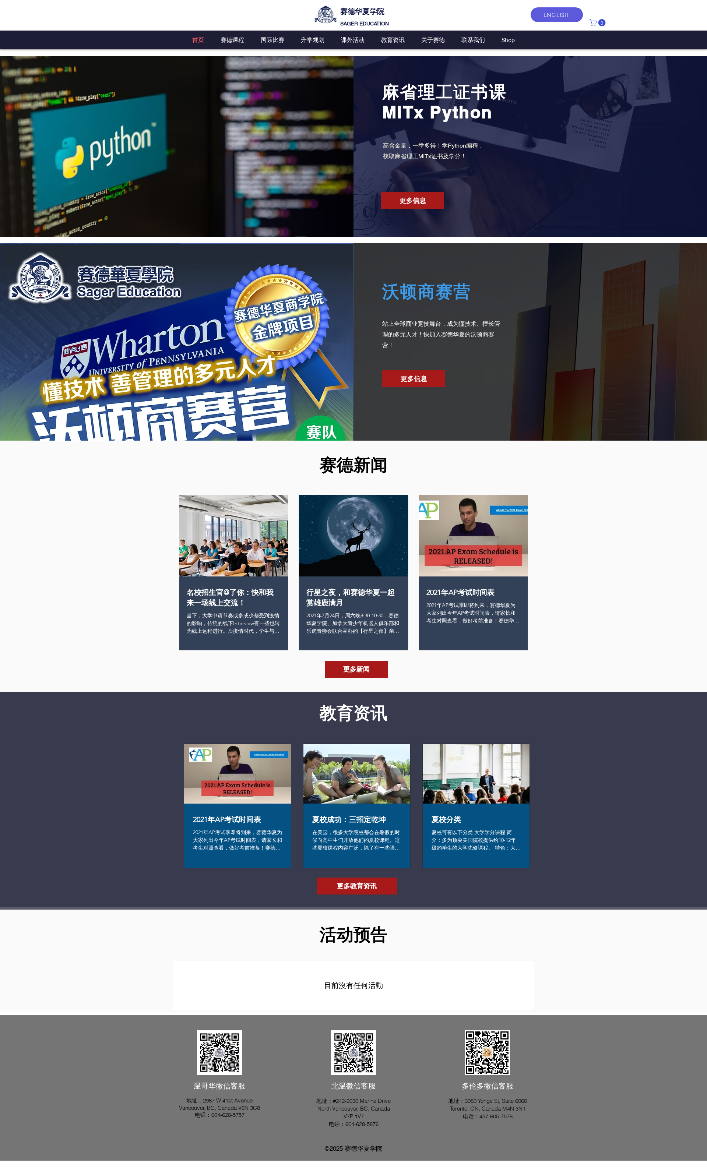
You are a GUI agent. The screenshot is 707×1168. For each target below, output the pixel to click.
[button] (598, 23)
